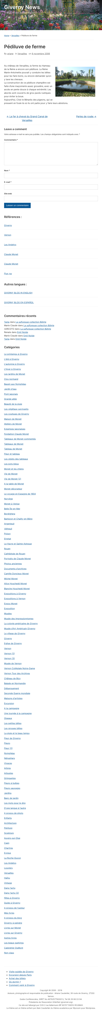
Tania (6, 322)
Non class (9, 952)
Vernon (7, 235)
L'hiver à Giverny (12, 369)
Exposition (9, 608)
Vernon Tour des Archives (17, 673)
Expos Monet (10, 603)
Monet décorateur (13, 488)
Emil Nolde (22, 332)
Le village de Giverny (14, 633)
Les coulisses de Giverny (16, 414)
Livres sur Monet (12, 927)
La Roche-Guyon (12, 858)
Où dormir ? (15, 981)
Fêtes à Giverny (12, 898)
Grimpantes (10, 778)
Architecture (10, 823)
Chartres (8, 848)
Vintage (8, 883)
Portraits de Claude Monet (17, 558)
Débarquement (11, 688)
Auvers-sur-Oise (12, 838)
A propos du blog (13, 918)
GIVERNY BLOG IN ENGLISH (18, 292)
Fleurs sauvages (12, 788)
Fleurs (7, 743)
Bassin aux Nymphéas (15, 384)
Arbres (7, 768)
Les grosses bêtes (13, 728)
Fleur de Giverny (12, 738)
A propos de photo (13, 813)
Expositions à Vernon (14, 598)
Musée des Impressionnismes (18, 618)
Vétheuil (8, 528)
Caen (6, 843)
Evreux (7, 853)
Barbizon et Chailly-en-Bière (18, 518)
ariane (10, 53)
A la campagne (11, 708)
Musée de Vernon (13, 663)
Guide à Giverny (12, 903)
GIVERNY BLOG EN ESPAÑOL (19, 302)
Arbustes (8, 773)
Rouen (7, 548)
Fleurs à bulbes (11, 783)
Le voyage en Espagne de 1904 (20, 494)
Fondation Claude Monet (16, 434)
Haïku (7, 878)
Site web (8, 193)
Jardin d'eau (10, 389)
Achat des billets (17, 978)
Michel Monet (11, 578)
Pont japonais (11, 394)
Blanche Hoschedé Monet (17, 588)
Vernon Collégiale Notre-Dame (19, 668)
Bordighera (9, 513)
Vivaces (8, 763)
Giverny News (22, 7)
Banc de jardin (11, 798)
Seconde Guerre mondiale (17, 693)
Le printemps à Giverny (16, 354)
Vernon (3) (9, 658)
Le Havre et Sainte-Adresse (18, 543)
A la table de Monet (14, 483)
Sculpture (9, 833)
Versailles (15, 35)
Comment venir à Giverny (22, 985)
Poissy (7, 533)
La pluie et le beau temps (16, 733)
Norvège (8, 498)
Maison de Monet (13, 419)
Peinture (8, 828)
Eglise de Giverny (13, 643)
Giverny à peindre (13, 923)
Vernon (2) (9, 653)
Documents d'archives (15, 568)
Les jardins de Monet (14, 374)
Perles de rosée (86, 116)
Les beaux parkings (14, 942)
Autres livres (10, 938)
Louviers (8, 868)
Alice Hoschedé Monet (15, 583)
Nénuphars (9, 758)
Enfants (8, 818)
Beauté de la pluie (13, 404)
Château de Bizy (12, 678)
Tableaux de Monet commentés (20, 439)
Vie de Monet (11, 473)
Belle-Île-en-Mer (12, 508)
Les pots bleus (11, 464)
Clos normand (11, 379)
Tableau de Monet (13, 449)
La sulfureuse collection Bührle (31, 322)
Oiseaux (8, 718)
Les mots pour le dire (15, 803)
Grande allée (10, 399)
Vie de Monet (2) (12, 479)
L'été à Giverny (11, 359)
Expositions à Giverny (15, 593)
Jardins (7, 793)
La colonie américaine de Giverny (21, 623)
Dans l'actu (9, 888)
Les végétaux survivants (16, 409)
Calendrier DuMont (13, 948)
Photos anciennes (13, 563)
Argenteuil (9, 523)
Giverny (8, 225)
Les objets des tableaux (16, 459)
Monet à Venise (12, 503)
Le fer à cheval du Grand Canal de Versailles (27, 118)
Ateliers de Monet (13, 424)
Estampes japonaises (14, 429)
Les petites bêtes (12, 723)
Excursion (9, 703)
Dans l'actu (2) (11, 893)
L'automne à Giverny (14, 364)
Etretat (7, 538)
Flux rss (8, 273)
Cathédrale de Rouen (14, 553)
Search (94, 24)
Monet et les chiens (14, 469)
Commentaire (11, 140)
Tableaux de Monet (13, 444)
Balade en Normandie (15, 683)
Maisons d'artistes (13, 698)
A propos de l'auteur (14, 908)
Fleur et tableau (12, 454)
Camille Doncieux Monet (16, 573)
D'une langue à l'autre (15, 808)
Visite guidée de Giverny (21, 971)
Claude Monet (11, 254)
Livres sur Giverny (13, 933)
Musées (8, 613)
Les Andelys (10, 244)
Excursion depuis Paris (20, 975)
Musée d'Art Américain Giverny (19, 628)
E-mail (8, 182)
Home (6, 35)
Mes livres (9, 913)
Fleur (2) (8, 748)
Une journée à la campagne (18, 713)
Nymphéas (9, 753)
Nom (7, 170)
